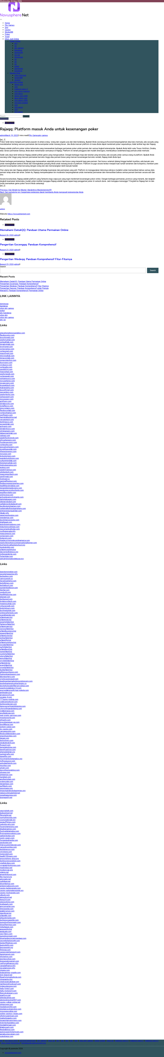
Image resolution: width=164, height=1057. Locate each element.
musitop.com (5, 765)
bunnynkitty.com (6, 945)
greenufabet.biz (6, 633)
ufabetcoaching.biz (8, 549)
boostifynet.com (7, 390)
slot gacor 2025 (11, 1041)
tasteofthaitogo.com (8, 943)
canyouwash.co (6, 578)
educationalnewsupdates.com (12, 333)
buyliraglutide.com (7, 610)
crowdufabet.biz (7, 667)
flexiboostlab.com (7, 410)
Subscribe (4, 118)
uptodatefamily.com (8, 763)
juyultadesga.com (7, 713)
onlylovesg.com (6, 495)
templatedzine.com (8, 747)
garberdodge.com (7, 836)
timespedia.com (6, 909)
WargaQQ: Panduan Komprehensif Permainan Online (21, 290)
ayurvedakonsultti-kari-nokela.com (14, 690)
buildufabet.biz (6, 670)
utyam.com (4, 768)
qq (15, 46)
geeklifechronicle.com (9, 438)
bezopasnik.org (6, 947)
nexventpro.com (6, 392)
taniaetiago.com (6, 784)
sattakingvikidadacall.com (10, 504)
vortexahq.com (6, 367)
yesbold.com (5, 592)
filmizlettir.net (5, 815)
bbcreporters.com (7, 677)
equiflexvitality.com (8, 492)
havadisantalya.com (8, 581)
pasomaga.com (6, 788)
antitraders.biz (6, 692)
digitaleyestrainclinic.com (10, 1009)
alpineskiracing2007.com (10, 1000)
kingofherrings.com (8, 925)
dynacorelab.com (7, 358)
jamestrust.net (6, 897)
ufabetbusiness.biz (8, 631)
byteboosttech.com (8, 601)
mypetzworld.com (7, 718)
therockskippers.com (9, 993)
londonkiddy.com (7, 547)
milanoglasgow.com (8, 986)
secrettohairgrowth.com (10, 941)
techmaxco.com (6, 422)
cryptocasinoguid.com (9, 679)
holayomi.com (6, 538)
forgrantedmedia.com (9, 840)
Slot (6, 27)
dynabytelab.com (7, 344)
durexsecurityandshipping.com (13, 706)
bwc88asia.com (6, 724)
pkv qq (3, 320)
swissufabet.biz (7, 629)
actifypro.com (5, 401)
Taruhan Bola (15, 73)
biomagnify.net (6, 797)
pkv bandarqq (5, 313)
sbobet (17, 80)
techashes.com (6, 576)
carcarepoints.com (7, 731)
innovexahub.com (7, 356)
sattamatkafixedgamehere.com (13, 508)
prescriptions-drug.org (9, 858)
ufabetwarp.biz (6, 617)
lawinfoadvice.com (8, 749)
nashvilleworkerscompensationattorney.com (18, 543)
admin (2, 135)
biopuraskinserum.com (9, 961)
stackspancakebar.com (9, 982)
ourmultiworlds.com (8, 817)
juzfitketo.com (6, 786)
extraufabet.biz (6, 638)
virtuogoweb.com (7, 606)
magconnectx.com (7, 533)
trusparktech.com (7, 385)
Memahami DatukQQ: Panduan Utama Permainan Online (34, 230)
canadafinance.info (7, 966)
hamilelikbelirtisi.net (8, 417)
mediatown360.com (8, 1007)
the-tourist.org (6, 877)
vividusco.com (6, 365)
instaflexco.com (6, 406)
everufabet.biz (6, 665)
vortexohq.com (6, 445)
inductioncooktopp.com (9, 527)
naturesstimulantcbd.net (10, 793)
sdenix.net (4, 872)
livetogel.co (5, 479)
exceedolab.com (7, 424)
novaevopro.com (7, 383)
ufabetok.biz (5, 663)
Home (7, 23)
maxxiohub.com (6, 372)
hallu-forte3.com (7, 988)
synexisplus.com (7, 349)
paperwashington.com (9, 515)
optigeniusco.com (7, 378)
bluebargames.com (8, 829)
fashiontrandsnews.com (10, 674)
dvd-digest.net (6, 975)
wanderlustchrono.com (9, 458)
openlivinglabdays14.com (10, 688)
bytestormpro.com (7, 456)
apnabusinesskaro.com (9, 1034)
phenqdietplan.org (7, 752)
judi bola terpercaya (27, 1041)
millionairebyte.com (8, 554)
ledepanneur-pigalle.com (10, 972)
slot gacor (18, 94)
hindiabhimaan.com (8, 1025)
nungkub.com (5, 777)
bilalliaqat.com (6, 522)
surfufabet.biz (6, 647)
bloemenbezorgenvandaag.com (13, 938)
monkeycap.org (6, 870)
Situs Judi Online (12, 39)
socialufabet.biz (6, 645)
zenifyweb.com (6, 476)
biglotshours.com (7, 608)
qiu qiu (17, 55)
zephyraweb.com (7, 374)
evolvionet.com (6, 346)
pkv (15, 43)
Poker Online (15, 41)
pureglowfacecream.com (10, 922)
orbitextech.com (6, 472)
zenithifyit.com (6, 369)
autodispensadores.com (10, 524)
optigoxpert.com (7, 397)
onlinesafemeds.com (9, 613)
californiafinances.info (9, 963)
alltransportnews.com (9, 672)
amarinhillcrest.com (8, 874)
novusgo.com (5, 454)
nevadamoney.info (7, 968)
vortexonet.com (6, 351)
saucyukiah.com (6, 811)
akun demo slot (20, 98)
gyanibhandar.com (7, 615)
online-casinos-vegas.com (11, 1013)
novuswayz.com (6, 399)
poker (16, 66)
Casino (8, 30)
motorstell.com (6, 854)
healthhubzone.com (8, 594)
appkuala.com (5, 931)
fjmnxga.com (5, 950)
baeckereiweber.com (8, 572)
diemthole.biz (5, 913)
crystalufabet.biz (7, 661)
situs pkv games (7, 308)
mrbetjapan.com (6, 927)
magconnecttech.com (9, 474)
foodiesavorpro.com (8, 442)
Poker (7, 34)
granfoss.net (5, 995)
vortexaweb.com (7, 376)
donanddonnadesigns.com (11, 488)
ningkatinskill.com (7, 743)
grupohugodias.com (8, 736)
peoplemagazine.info (9, 574)
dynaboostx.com (7, 403)
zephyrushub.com (7, 340)
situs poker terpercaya (10, 1043)
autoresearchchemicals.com (11, 1032)
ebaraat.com (5, 597)
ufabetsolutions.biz (8, 642)
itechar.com (4, 590)
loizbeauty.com (6, 904)
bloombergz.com (7, 884)
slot (16, 87)
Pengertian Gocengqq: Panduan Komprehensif (28, 244)
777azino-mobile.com (9, 699)
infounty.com (5, 720)
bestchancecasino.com (9, 520)
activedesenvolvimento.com (12, 497)
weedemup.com (6, 517)
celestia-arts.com (7, 824)
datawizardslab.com (8, 433)
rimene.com (5, 970)
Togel (7, 37)
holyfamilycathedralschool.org (12, 545)
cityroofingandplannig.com (11, 708)
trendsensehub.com (8, 463)
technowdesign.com (8, 704)
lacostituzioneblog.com (10, 770)
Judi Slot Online (16, 82)
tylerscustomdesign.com (10, 845)
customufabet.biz (7, 654)
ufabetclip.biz (5, 620)
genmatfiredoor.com (8, 481)
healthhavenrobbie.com (9, 486)
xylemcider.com (6, 781)
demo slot (18, 84)
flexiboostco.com (7, 335)
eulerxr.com (5, 467)
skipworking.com (7, 902)
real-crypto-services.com (10, 715)
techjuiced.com (6, 599)
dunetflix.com (5, 756)
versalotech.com (7, 419)
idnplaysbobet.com (8, 502)
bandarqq (18, 50)
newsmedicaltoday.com (10, 529)
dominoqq (18, 57)
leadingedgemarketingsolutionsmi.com (16, 681)
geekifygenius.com (8, 470)
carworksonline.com (8, 847)
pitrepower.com (6, 1004)
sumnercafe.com (7, 754)
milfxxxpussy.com (7, 761)
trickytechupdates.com (9, 1023)
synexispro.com (6, 536)
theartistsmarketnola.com (10, 977)
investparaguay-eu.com (9, 722)
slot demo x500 (21, 100)
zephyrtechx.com (7, 394)
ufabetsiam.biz (6, 626)
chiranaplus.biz (6, 979)
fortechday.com (6, 556)
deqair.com (4, 738)
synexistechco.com (8, 360)
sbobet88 (18, 78)
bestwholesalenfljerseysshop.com (14, 686)
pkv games (19, 48)
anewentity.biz (6, 929)
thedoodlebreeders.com (10, 734)
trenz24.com (5, 899)
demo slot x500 (21, 96)
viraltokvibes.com (7, 863)
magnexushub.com (8, 604)
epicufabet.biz (6, 658)
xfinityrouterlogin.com (9, 1016)
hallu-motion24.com (8, 991)
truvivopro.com (6, 362)
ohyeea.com (5, 772)
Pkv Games (9, 25)
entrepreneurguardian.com (11, 511)
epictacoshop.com (7, 959)
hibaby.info (4, 513)
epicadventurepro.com (9, 447)
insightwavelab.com (8, 449)
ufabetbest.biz (6, 649)
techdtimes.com (6, 583)
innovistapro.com (7, 408)
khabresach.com (7, 1027)
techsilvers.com (6, 740)
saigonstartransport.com (10, 952)
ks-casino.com (6, 729)
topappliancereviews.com (10, 1020)
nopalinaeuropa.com (8, 795)
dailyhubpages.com (8, 499)
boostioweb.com (7, 337)
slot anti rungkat (21, 103)
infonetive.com (6, 956)
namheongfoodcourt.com (10, 984)
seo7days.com (6, 934)
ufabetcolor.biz (6, 635)
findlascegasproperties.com (12, 483)
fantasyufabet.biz (7, 624)
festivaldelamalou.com (9, 831)
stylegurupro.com (7, 431)
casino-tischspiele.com (10, 893)
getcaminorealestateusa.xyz (12, 559)
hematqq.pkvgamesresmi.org (33, 1043)
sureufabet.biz (6, 651)
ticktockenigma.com (8, 465)
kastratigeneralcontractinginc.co (13, 683)
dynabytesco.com (7, 429)
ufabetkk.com (5, 915)
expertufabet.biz (7, 622)
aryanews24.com (7, 695)
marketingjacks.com (8, 1018)
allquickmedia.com (7, 918)
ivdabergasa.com (7, 711)
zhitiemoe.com (6, 775)
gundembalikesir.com (9, 588)
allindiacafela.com (7, 998)
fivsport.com (5, 745)
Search (3, 266)
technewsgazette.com (9, 920)
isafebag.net (5, 881)
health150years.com (8, 856)
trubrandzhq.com (7, 388)
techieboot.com (6, 585)
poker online (100, 1041)
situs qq (51, 1041)
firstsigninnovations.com (10, 833)
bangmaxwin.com (7, 954)
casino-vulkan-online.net (10, 1002)
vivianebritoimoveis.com (10, 865)
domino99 (18, 52)
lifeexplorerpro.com (8, 451)
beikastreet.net (6, 813)
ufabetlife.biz (5, 640)
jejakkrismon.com (7, 911)
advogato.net (5, 879)
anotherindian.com (7, 779)
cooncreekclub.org (7, 820)
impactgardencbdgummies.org (12, 791)
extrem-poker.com (7, 727)
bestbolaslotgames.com (10, 506)
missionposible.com (8, 1011)
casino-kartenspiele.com (10, 888)
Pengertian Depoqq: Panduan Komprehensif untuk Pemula (24, 288)
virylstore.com (6, 852)
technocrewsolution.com (10, 861)
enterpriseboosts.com (9, 886)
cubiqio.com (5, 435)
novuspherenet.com (13, 1053)
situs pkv (4, 315)
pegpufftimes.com (7, 822)
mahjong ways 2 (21, 89)
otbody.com (5, 895)
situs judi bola (20, 75)
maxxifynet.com (6, 353)
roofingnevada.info (7, 531)
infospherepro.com (8, 440)
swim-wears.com (7, 838)
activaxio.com (5, 426)
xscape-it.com (6, 697)
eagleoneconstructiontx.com (12, 490)
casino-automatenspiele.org (11, 890)
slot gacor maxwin (22, 91)
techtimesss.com (7, 849)
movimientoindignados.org (11, 759)
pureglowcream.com (8, 936)
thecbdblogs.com (7, 1029)
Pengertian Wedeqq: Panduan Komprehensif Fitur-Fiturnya (36, 259)
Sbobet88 (9, 32)
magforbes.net (6, 868)
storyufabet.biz (6, 656)
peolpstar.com (6, 842)
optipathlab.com (6, 342)
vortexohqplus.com (8, 413)
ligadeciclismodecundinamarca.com (15, 540)
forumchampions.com (9, 827)
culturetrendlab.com (8, 460)
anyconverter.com (7, 906)
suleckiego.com (6, 1036)
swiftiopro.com (6, 415)
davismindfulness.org (9, 552)
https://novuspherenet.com (19, 214)
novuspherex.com (7, 381)
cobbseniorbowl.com (9, 702)
